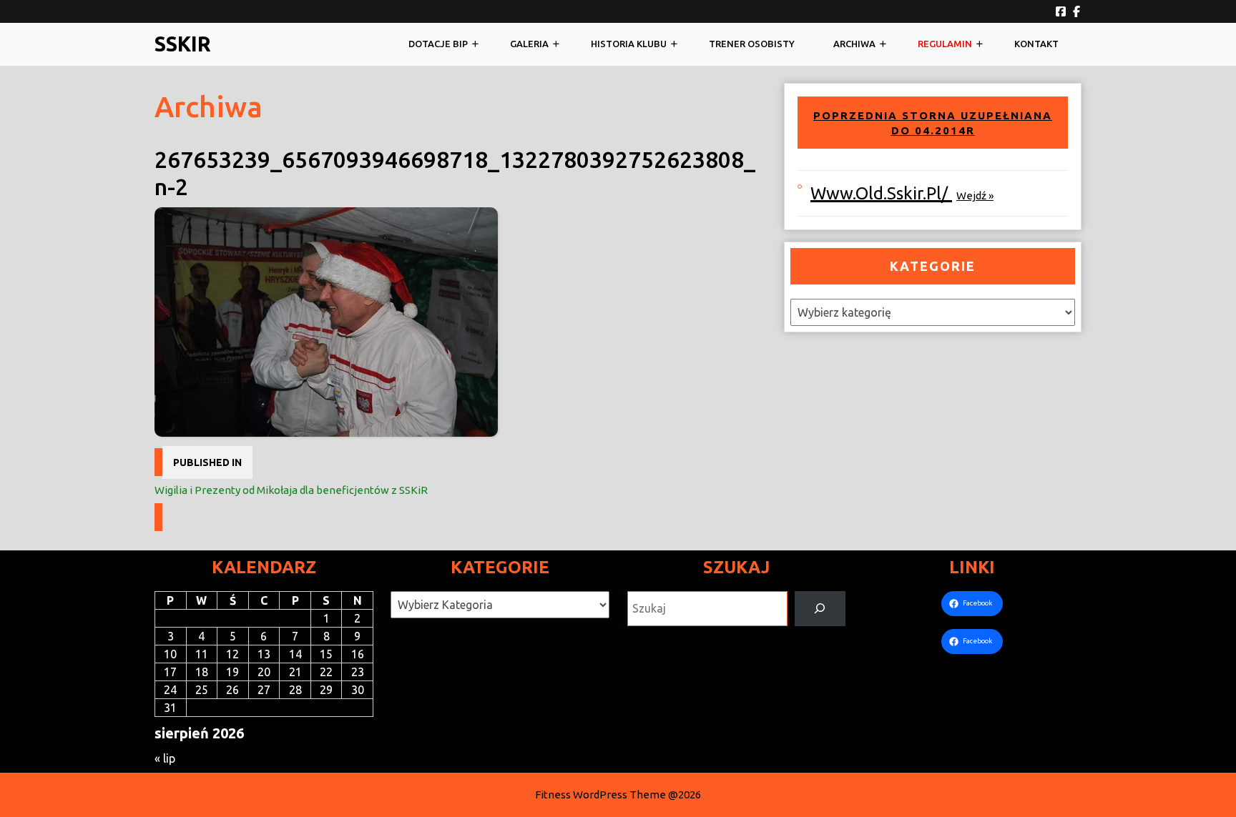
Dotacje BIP (438, 44)
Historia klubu (629, 44)
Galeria (529, 44)
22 (326, 671)
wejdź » (975, 195)
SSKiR (182, 43)
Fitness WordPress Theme (600, 794)
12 (232, 654)
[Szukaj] (820, 608)
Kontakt (1036, 44)
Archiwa (854, 44)
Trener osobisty (752, 44)
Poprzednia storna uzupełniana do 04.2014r (932, 123)
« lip (164, 758)
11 (201, 654)
